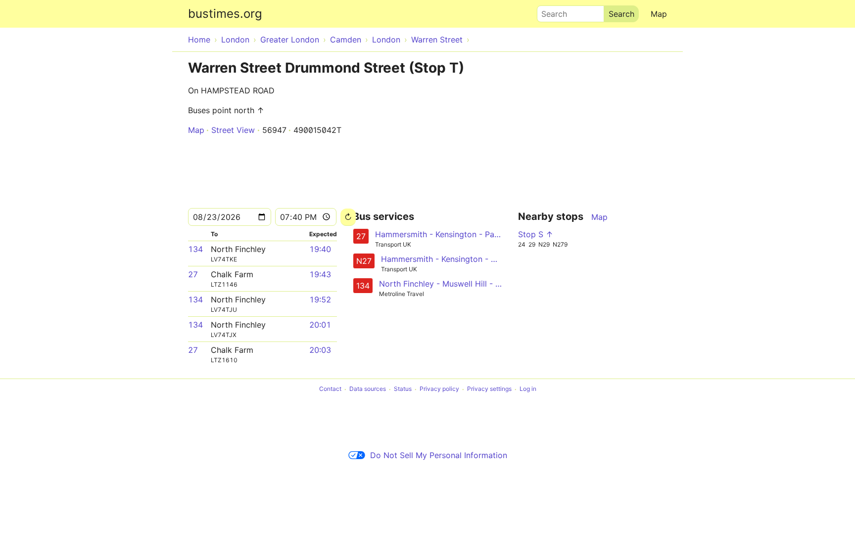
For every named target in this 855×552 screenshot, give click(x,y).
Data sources (367, 389)
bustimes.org (225, 13)
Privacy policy (439, 389)
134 (195, 249)
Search (550, 11)
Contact (330, 389)
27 (193, 274)
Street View (233, 130)
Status (403, 389)
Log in (528, 389)
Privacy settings (489, 389)
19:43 (320, 274)
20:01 (320, 325)
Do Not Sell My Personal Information (438, 455)
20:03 (320, 350)
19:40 (320, 249)
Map (659, 14)
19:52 (320, 299)
